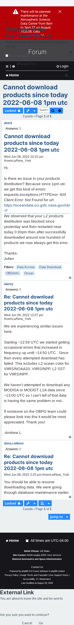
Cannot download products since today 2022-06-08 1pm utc (35, 94)
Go (41, 623)
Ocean (29, 273)
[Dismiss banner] (59, 12)
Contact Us (37, 567)
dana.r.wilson (14, 443)
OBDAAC (13, 273)
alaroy (8, 284)
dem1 (8, 123)
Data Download (50, 267)
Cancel (27, 623)
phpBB (25, 571)
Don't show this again (18, 56)
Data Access (26, 267)
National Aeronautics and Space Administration (37, 559)
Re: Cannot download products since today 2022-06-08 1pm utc (28, 303)
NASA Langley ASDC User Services (44, 555)
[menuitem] (62, 66)
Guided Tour (28, 64)
